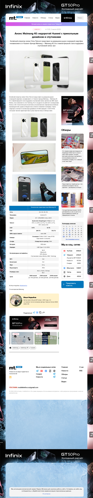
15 (66, 232)
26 (78, 234)
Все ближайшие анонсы (72, 239)
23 (69, 234)
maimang (15, 348)
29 (66, 236)
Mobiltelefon (23, 285)
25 (75, 234)
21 (63, 234)
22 (66, 234)
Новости (37, 29)
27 (81, 234)
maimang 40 (24, 348)
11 (75, 230)
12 (78, 230)
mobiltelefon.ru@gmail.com (28, 387)
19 (78, 232)
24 (72, 234)
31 (63, 228)
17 (72, 232)
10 (72, 230)
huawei (33, 348)
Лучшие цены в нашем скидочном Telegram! (46, 24)
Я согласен (46, 494)
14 (63, 232)
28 (64, 236)
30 (69, 236)
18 (75, 232)
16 (69, 232)
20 (81, 232)
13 (81, 230)
